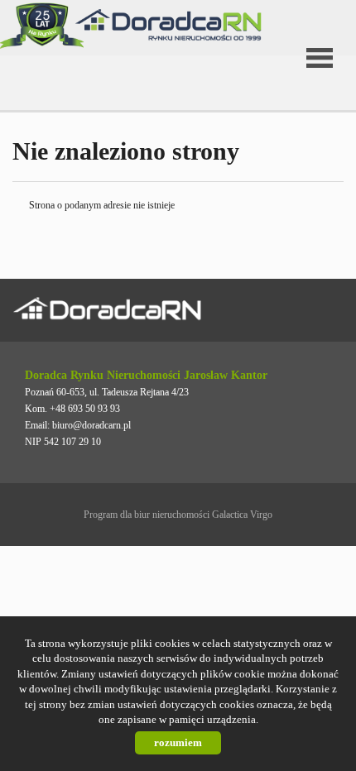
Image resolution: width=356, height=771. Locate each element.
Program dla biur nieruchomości (148, 514)
